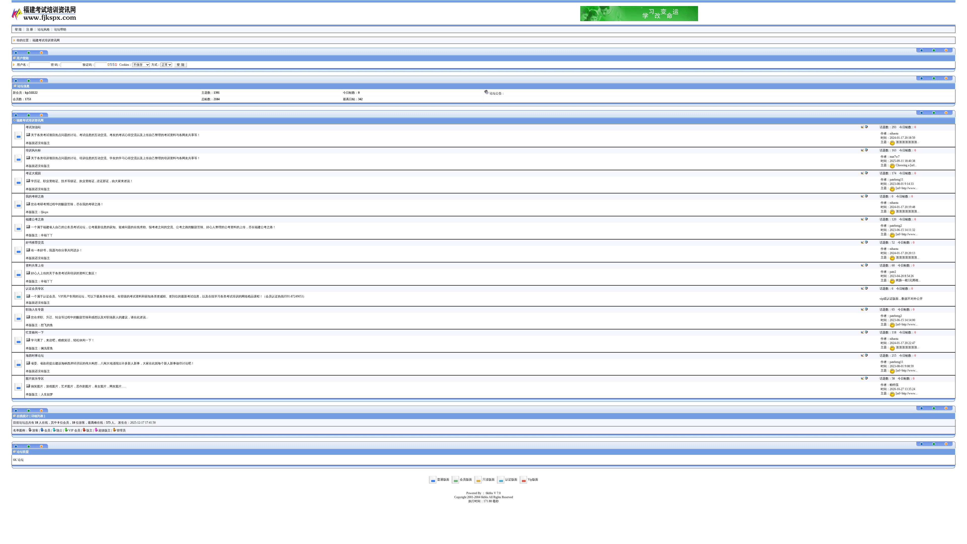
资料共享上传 (35, 265)
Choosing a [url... (906, 165)
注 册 (29, 29)
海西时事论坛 (35, 355)
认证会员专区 (35, 288)
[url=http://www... (906, 188)
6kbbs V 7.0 (493, 493)
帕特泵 (894, 385)
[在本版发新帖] (862, 127)
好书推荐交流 (35, 242)
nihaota (894, 133)
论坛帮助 (60, 29)
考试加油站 (33, 127)
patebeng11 (896, 179)
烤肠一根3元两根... (908, 280)
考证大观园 (33, 173)
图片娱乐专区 (35, 378)
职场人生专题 (35, 309)
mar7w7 (895, 156)
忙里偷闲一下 (35, 332)
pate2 (893, 272)
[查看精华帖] (866, 127)
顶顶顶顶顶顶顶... (907, 142)
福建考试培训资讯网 (46, 40)
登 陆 (18, 29)
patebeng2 (896, 225)
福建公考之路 (35, 219)
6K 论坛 (18, 460)
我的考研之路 (35, 196)
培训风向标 (33, 150)
